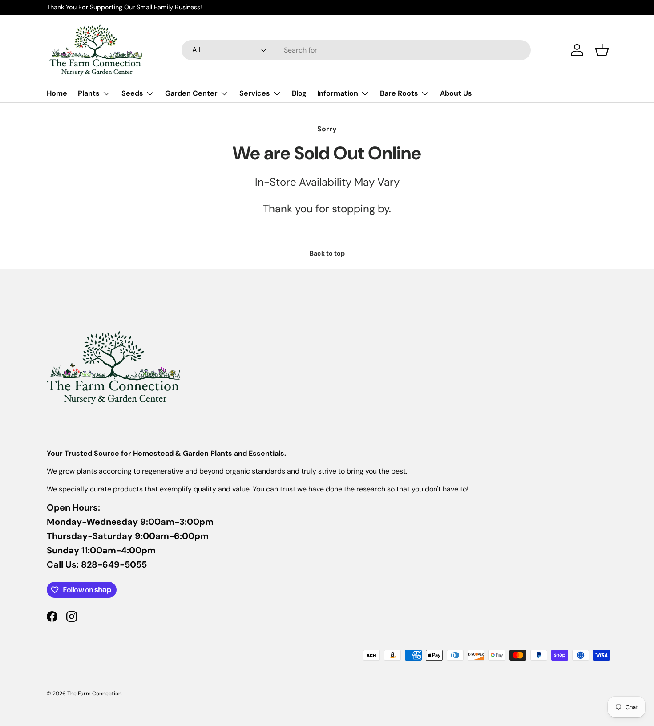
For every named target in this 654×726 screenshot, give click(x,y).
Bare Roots (399, 93)
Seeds (132, 93)
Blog (299, 93)
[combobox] (356, 50)
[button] (602, 50)
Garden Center (191, 93)
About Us (456, 93)
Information (337, 93)
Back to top (327, 253)
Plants (89, 93)
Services (254, 93)
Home (57, 93)
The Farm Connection (94, 693)
